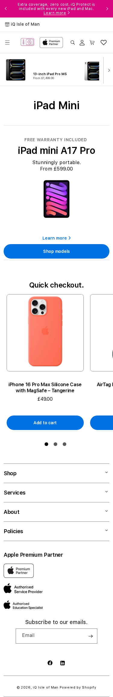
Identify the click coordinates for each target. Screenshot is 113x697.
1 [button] (48, 445)
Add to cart (45, 422)
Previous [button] (6, 9)
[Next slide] (107, 69)
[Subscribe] (90, 636)
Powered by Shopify (78, 687)
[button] (7, 42)
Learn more (55, 13)
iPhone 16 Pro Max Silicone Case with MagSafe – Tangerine (45, 387)
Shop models (56, 251)
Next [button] (107, 9)
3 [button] (66, 445)
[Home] (27, 42)
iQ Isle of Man (45, 687)
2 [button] (57, 445)
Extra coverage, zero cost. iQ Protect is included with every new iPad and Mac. (56, 8)
